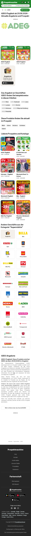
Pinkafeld (6, 111)
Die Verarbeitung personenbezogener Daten (15, 532)
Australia (13, 511)
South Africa (9, 517)
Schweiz (4, 513)
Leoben (6, 105)
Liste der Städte (15, 463)
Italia (10, 515)
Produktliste (15, 466)
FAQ (15, 454)
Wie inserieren (15, 481)
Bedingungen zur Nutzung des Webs (15, 529)
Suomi (22, 513)
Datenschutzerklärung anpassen (15, 526)
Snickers (15, 125)
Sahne (8, 125)
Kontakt (15, 457)
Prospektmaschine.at (20, 522)
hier (14, 373)
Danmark (17, 513)
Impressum (15, 469)
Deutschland (10, 513)
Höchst (16, 105)
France (26, 513)
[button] (25, 2)
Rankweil (14, 102)
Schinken (22, 125)
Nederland (19, 515)
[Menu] (28, 2)
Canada (22, 511)
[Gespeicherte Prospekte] (22, 2)
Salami (4, 128)
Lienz (24, 102)
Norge (25, 515)
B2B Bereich (15, 484)
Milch (3, 125)
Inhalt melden (15, 460)
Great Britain (5, 515)
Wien (5, 102)
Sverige (4, 517)
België (17, 511)
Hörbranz (6, 108)
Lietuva (14, 515)
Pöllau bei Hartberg (20, 108)
